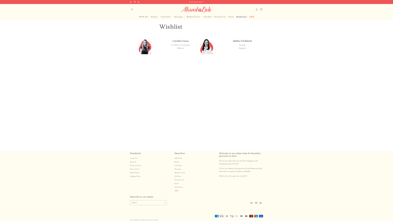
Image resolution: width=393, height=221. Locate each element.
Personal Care (179, 180)
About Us (133, 162)
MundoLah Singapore (141, 220)
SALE (176, 191)
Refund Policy (134, 173)
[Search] (132, 9)
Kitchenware (179, 187)
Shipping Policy (135, 176)
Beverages (178, 169)
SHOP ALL (178, 158)
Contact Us (133, 158)
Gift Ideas (178, 176)
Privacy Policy (134, 169)
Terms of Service (135, 165)
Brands (177, 162)
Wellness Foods (180, 173)
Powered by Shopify (152, 220)
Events (177, 183)
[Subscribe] (164, 202)
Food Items (178, 165)
